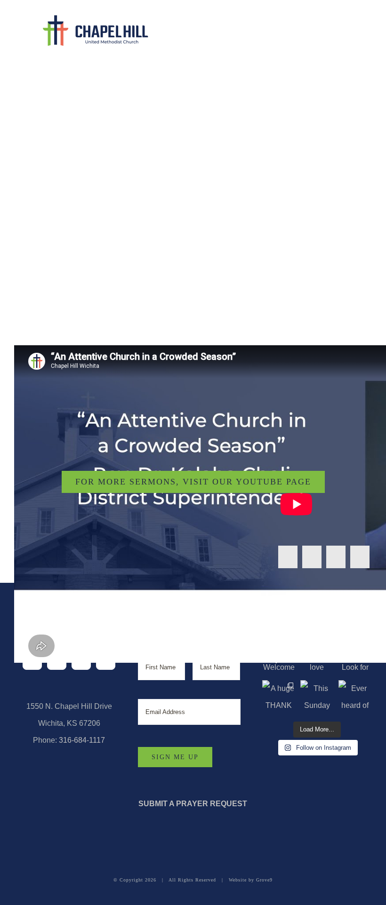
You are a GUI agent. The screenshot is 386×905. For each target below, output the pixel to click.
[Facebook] (288, 557)
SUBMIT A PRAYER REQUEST (192, 804)
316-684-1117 (82, 740)
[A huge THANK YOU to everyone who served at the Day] (279, 697)
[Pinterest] (360, 557)
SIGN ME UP (175, 757)
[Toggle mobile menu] (365, 25)
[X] (312, 557)
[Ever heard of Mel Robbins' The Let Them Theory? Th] (355, 697)
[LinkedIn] (336, 557)
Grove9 (264, 879)
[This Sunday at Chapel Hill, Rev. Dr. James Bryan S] (317, 697)
